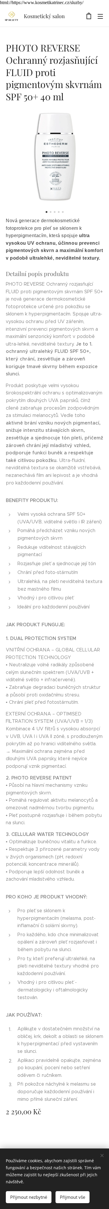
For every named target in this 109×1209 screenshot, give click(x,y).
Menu (100, 16)
